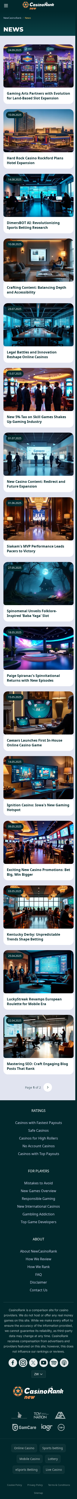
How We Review (38, 1259)
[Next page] (47, 1087)
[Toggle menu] (6, 5)
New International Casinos (38, 1206)
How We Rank (38, 1266)
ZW (36, 1374)
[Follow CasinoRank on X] (33, 1362)
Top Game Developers (38, 1222)
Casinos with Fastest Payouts (38, 1122)
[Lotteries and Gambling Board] (19, 1415)
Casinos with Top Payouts (38, 1153)
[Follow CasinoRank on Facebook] (13, 1362)
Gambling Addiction (38, 1214)
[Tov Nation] (41, 1415)
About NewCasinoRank (38, 1251)
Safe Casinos (38, 1130)
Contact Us (38, 1290)
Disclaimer (38, 1282)
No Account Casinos (38, 1146)
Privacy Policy (35, 1484)
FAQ (38, 1274)
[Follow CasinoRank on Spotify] (54, 1362)
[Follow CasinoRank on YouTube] (43, 1362)
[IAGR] (47, 1427)
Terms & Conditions (59, 1484)
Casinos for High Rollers (38, 1138)
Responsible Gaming (38, 1198)
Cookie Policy (14, 1484)
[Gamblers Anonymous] (60, 1415)
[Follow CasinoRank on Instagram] (23, 1362)
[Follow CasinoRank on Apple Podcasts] (64, 1362)
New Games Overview (38, 1190)
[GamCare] (24, 1427)
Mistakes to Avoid (38, 1183)
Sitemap (38, 1492)
